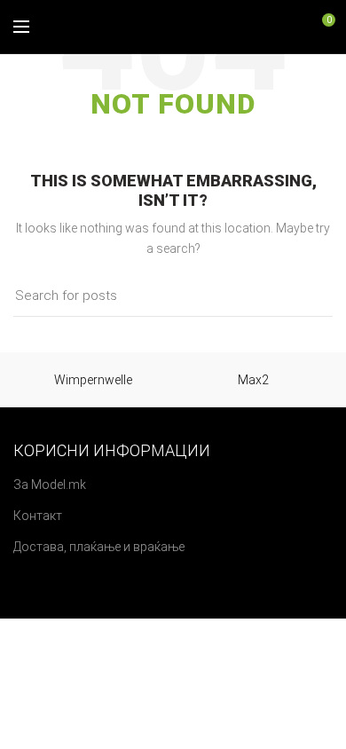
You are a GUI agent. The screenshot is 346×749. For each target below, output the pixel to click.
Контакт (37, 516)
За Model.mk (49, 484)
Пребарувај (309, 296)
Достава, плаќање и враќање (99, 547)
